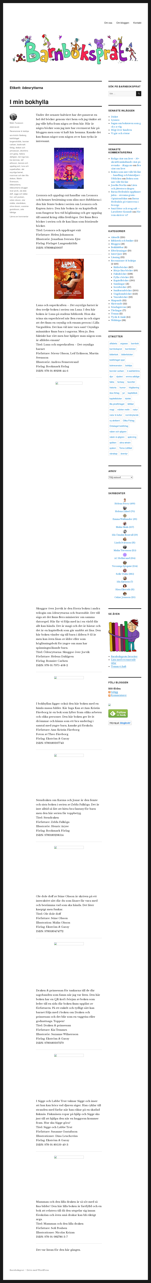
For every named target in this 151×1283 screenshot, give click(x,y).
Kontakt (137, 22)
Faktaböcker (120, 274)
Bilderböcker (121, 267)
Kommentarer (119, 695)
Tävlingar (116, 310)
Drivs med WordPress (38, 1270)
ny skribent (115, 420)
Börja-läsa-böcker (123, 270)
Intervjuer (116, 254)
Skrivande (116, 303)
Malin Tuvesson (16, 122)
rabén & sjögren (117, 436)
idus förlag (114, 392)
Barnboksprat (17, 1270)
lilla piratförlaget (117, 403)
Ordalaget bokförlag (119, 425)
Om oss (108, 22)
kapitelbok (132, 392)
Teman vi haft (118, 666)
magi (112, 409)
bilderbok (114, 354)
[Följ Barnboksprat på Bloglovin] (124, 723)
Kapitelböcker (121, 280)
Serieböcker (120, 287)
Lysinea (115, 120)
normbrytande (131, 414)
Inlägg (114, 692)
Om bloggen (122, 22)
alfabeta (113, 343)
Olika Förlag (128, 420)
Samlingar (119, 284)
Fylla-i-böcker (121, 277)
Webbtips (116, 320)
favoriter (131, 381)
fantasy (120, 381)
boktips (128, 365)
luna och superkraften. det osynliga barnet (19, 169)
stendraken (21, 203)
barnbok (135, 343)
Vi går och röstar (120, 133)
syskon (113, 447)
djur (111, 376)
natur (135, 409)
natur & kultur (116, 414)
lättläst (131, 403)
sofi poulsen (19, 196)
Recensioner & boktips (19, 131)
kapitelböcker (116, 398)
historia (113, 387)
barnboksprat (116, 348)
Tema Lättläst (125, 447)
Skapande (116, 300)
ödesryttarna (15, 184)
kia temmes (15, 159)
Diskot (114, 116)
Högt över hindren (121, 130)
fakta (112, 381)
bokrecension (116, 365)
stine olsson (15, 206)
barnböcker (130, 348)
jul (124, 392)
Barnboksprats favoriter (124, 656)
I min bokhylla (29, 101)
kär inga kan (23, 156)
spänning (132, 436)
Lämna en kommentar (19, 216)
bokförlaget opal (117, 359)
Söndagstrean (118, 307)
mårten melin (123, 409)
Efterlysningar (119, 250)
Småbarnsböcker (123, 290)
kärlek (128, 398)
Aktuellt (115, 237)
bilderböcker (127, 354)
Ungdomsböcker (123, 294)
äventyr (124, 453)
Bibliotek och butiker (122, 240)
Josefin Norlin (119, 185)
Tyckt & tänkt (118, 317)
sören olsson (15, 200)
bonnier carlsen (117, 370)
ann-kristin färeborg (18, 135)
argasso (124, 343)
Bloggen (115, 244)
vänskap (113, 453)
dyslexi (119, 376)
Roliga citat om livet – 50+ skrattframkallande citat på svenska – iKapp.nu (125, 162)
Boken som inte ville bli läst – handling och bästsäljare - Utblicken (126, 175)
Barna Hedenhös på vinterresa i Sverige (125, 201)
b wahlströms (133, 370)
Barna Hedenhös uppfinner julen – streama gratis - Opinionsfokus (126, 195)
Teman (115, 313)
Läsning (115, 257)
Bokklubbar (117, 247)
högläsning (134, 387)
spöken (113, 442)
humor (123, 387)
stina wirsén (125, 442)
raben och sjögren (118, 431)
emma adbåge (132, 376)
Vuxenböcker (121, 297)
